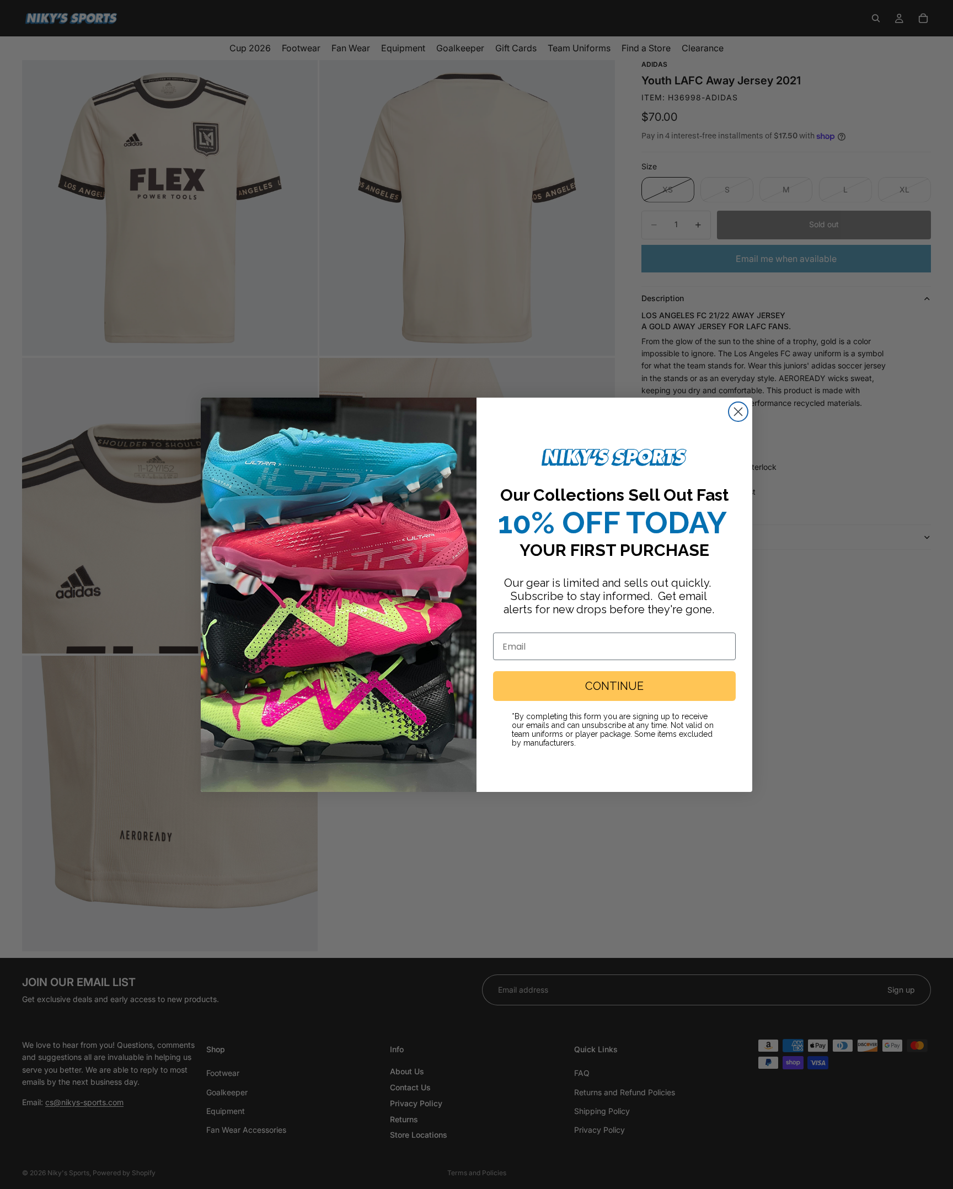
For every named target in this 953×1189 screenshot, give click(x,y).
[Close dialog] (738, 411)
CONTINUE (614, 686)
